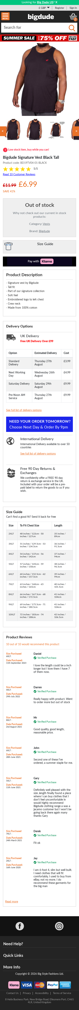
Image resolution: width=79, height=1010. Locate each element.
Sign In (73, 8)
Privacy (27, 993)
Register (59, 8)
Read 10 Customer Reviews (19, 174)
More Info (11, 967)
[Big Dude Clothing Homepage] (41, 16)
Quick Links (13, 956)
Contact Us (12, 993)
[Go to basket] (73, 16)
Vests (46, 223)
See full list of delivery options (24, 410)
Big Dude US (45, 2)
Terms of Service (62, 993)
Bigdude (44, 231)
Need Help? (13, 944)
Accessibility (42, 993)
